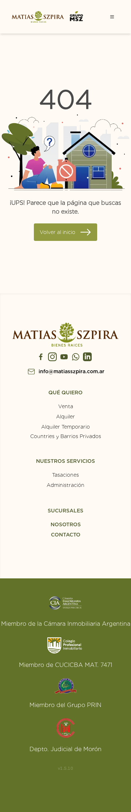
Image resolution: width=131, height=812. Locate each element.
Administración (65, 485)
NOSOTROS (66, 524)
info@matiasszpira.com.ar (71, 371)
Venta (65, 406)
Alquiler (65, 416)
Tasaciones (65, 475)
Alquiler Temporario (65, 427)
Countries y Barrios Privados (65, 436)
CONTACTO (65, 535)
